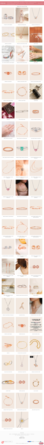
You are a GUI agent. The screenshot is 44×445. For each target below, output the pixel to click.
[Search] (38, 3)
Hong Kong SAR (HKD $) (4, 441)
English (10, 441)
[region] (22, 0)
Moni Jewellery (19, 443)
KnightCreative (26, 443)
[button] (26, 2)
